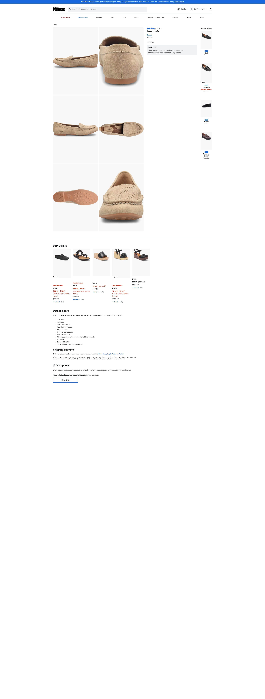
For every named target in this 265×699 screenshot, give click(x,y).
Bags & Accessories (156, 17)
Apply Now (179, 1)
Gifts (202, 17)
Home (189, 17)
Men (112, 17)
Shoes (136, 17)
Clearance (65, 17)
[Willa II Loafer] (206, 40)
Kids (124, 17)
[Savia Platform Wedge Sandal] (101, 262)
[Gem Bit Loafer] (206, 108)
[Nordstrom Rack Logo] (59, 9)
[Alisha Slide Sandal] (81, 262)
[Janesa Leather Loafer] (206, 141)
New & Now (83, 17)
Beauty (175, 17)
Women (99, 17)
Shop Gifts (65, 380)
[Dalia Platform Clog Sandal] (141, 262)
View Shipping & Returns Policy (111, 354)
